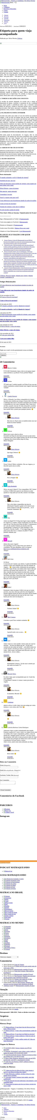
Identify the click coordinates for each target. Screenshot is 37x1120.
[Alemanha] (7, 926)
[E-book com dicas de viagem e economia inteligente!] (12, 880)
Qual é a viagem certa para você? (9, 197)
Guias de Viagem (19, 964)
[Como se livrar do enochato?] (9, 297)
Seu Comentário (4, 780)
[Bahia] (6, 899)
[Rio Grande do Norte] (10, 912)
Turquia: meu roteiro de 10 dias (23, 979)
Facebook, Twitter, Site (9, 775)
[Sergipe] (6, 919)
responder (6, 376)
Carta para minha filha (7, 338)
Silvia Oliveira (15, 418)
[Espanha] (7, 931)
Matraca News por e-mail (22, 228)
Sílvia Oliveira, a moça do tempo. (10, 330)
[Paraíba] (6, 906)
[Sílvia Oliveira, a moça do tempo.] (10, 326)
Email (10, 770)
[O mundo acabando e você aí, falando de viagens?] (15, 306)
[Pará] (6, 904)
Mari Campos (11, 617)
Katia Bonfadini (12, 486)
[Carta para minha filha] (7, 335)
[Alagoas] (7, 896)
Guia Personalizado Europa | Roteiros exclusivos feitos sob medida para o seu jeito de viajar (20, 1055)
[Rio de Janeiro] (8, 911)
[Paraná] (6, 907)
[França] (6, 933)
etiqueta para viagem (22, 275)
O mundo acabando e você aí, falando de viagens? (14, 177)
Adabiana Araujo (8, 985)
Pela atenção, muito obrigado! (8, 191)
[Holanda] (7, 936)
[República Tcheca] (9, 947)
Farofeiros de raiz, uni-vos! (7, 180)
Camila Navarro (12, 396)
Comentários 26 (9, 277)
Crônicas (19, 38)
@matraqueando (24, 219)
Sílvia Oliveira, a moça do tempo (9, 188)
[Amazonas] (7, 898)
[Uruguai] (7, 949)
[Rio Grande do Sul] (10, 914)
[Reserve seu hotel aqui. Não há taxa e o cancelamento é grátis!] (7, 809)
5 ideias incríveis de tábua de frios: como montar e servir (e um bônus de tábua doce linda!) (19, 1071)
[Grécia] (6, 934)
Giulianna (10, 702)
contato (16, 1009)
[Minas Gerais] (8, 902)
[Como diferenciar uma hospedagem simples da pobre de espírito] (18, 287)
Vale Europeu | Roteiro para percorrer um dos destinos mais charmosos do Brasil (19, 976)
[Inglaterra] (7, 938)
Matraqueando (23, 222)
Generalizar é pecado (6, 194)
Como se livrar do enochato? (8, 203)
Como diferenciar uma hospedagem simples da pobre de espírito (18, 200)
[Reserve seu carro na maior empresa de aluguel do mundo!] (7, 810)
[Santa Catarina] (8, 915)
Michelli (10, 541)
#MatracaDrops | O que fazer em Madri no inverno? (20, 1034)
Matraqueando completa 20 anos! (23, 969)
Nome (5, 765)
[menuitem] (5, 5)
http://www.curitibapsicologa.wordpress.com (16, 549)
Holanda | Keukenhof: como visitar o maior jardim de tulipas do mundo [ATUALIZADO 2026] (20, 1052)
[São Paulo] (7, 917)
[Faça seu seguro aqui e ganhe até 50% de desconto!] (9, 812)
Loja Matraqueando (25, 231)
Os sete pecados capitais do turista (9, 210)
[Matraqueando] (5, 2)
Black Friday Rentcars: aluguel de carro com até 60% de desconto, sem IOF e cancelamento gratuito (20, 1059)
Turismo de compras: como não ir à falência (12, 207)
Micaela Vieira (12, 674)
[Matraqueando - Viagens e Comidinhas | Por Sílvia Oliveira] (17, 1)
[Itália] (6, 941)
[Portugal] (7, 946)
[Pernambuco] (8, 909)
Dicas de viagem (10, 275)
